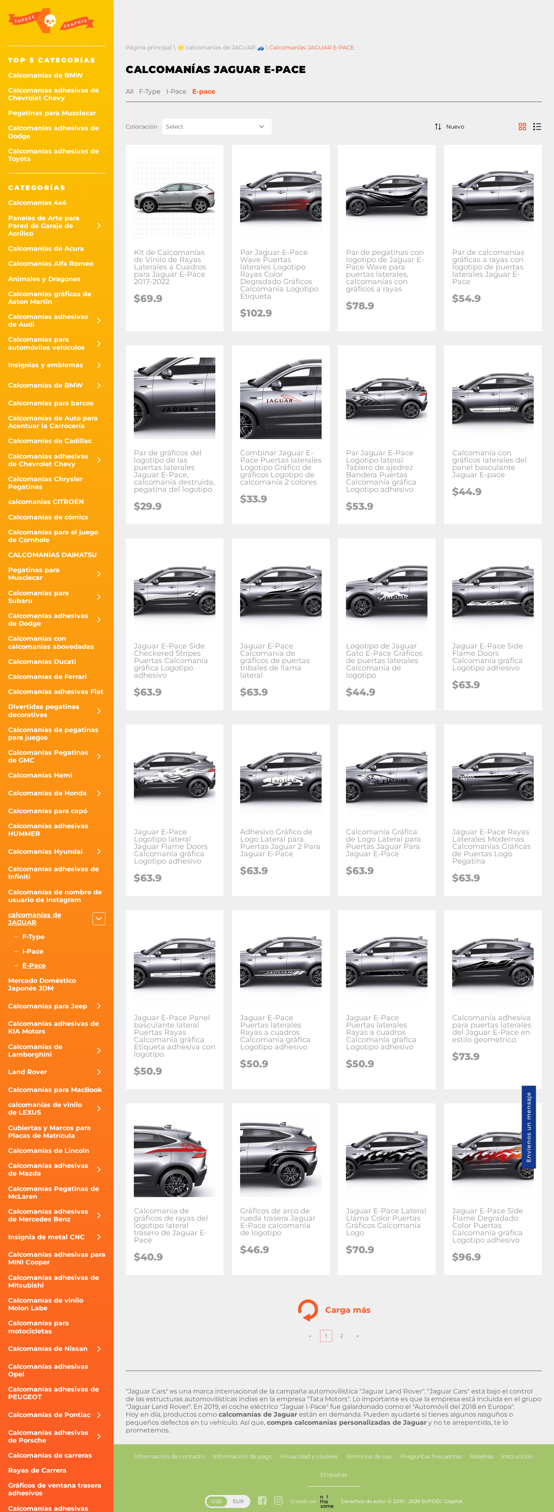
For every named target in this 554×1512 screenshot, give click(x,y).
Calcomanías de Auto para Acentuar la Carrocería (53, 422)
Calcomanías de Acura (46, 248)
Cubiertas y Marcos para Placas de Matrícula (49, 1131)
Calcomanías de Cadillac (50, 441)
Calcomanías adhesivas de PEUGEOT (53, 1393)
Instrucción (517, 1456)
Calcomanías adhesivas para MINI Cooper (56, 1258)
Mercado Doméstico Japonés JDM (42, 984)
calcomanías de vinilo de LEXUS (45, 1108)
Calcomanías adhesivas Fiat (55, 692)
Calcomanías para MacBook (55, 1090)
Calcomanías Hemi (40, 775)
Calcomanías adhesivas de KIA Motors (53, 1027)
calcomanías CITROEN (46, 502)
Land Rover (27, 1072)
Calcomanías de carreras (50, 1455)
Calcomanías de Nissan (48, 1349)
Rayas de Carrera (37, 1470)
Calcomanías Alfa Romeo (50, 263)
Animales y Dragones (44, 279)
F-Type (33, 937)
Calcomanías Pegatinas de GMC (48, 756)
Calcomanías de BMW (45, 75)
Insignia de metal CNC (46, 1237)
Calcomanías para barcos (51, 403)
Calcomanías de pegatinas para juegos (53, 733)
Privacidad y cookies (309, 1456)
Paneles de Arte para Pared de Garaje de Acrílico (43, 225)
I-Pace (32, 951)
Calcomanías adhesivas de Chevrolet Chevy (53, 94)
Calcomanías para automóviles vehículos (46, 343)
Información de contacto (169, 1456)
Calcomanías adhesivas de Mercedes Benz (48, 1215)
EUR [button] (238, 1501)
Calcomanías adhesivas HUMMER (48, 830)
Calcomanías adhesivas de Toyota (53, 155)
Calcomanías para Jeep (47, 1006)
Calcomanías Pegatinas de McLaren (53, 1192)
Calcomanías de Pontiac (49, 1415)
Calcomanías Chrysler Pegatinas (45, 483)
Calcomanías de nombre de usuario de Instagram (55, 896)
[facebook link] (262, 1501)
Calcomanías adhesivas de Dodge (53, 132)
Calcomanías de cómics (48, 517)
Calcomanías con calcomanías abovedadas (51, 642)
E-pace (34, 965)
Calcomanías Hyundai (45, 851)
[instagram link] (278, 1501)
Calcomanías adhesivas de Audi (48, 320)
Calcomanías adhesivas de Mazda (48, 1169)
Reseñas (481, 1456)
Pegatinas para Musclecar (52, 113)
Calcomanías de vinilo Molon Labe (45, 1304)
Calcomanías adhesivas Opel (48, 1370)
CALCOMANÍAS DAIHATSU (52, 555)
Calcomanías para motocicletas (38, 1327)
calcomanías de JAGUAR (34, 918)
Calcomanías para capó (47, 811)
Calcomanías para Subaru (38, 597)
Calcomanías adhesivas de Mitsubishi (53, 1281)
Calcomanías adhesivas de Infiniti (53, 873)
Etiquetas (333, 1474)
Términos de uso (369, 1456)
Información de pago (243, 1456)
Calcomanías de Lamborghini (35, 1050)
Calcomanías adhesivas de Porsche (48, 1436)
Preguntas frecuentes (431, 1456)
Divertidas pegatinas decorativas (43, 710)
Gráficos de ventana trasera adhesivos (54, 1489)
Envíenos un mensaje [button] (529, 1127)
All (129, 91)
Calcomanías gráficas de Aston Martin (49, 298)
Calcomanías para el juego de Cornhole (53, 536)
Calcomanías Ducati (42, 662)
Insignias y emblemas (45, 365)
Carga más (348, 1309)
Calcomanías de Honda (47, 793)
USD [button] (216, 1501)
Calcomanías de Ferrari (47, 677)
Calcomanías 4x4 (37, 203)
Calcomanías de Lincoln (48, 1150)
